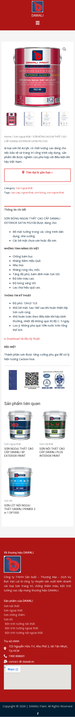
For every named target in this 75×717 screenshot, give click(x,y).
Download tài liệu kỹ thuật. (22, 338)
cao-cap (15, 192)
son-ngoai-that (55, 192)
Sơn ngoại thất (22, 136)
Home (8, 136)
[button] (37, 22)
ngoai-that (27, 192)
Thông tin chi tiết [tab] (15, 209)
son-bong (40, 192)
